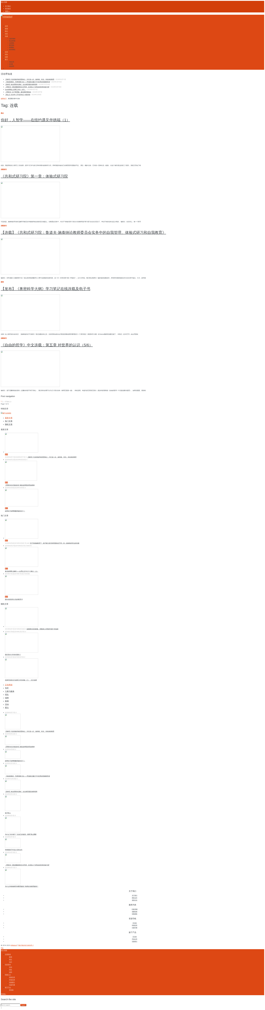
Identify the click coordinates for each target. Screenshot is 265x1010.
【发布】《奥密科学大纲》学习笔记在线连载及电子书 (45, 289)
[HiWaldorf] (6, 16)
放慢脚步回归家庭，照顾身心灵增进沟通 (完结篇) (42, 629)
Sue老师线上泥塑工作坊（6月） (15, 89)
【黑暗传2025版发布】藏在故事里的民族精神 (20, 485)
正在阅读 (8, 685)
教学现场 (11, 45)
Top (2, 948)
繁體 (5, 2)
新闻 (2, 282)
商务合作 (134, 898)
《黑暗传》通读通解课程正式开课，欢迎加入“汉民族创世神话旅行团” (27, 87)
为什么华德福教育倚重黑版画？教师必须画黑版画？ (21, 886)
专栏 (7, 688)
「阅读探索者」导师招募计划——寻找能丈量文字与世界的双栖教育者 (27, 82)
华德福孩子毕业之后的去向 (13, 850)
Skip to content (6, 22)
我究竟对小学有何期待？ (13, 654)
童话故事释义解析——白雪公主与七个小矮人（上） (21, 571)
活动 (7, 704)
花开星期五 (12, 49)
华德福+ (3, 994)
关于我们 (134, 895)
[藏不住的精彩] (6, 413)
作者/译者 (134, 909)
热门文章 (8, 421)
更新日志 (134, 900)
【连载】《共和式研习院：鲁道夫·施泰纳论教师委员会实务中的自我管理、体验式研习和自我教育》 (83, 232)
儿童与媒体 (12, 38)
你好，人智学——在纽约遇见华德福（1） (35, 120)
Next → (8, 401)
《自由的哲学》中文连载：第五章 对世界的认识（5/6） (47, 345)
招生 (7, 695)
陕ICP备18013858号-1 (26, 945)
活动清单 (11, 66)
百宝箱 (11, 64)
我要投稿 (134, 911)
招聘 (7, 698)
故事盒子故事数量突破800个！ (15, 511)
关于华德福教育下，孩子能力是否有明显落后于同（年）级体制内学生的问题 (54, 543)
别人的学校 (12, 40)
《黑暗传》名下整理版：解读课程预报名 (18, 92)
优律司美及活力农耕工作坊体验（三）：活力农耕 (21, 680)
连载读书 (4, 169)
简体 (2, 2)
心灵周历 (11, 43)
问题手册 (134, 927)
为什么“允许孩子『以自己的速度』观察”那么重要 (20, 834)
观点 (2, 113)
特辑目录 (134, 925)
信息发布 (8, 964)
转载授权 (134, 914)
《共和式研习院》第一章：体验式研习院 (34, 176)
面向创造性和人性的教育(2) (14, 599)
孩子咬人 (8, 813)
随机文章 (8, 424)
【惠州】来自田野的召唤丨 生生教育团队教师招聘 (21, 84)
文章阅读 (8, 954)
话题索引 (134, 941)
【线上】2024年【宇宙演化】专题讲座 (17, 94)
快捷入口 (8, 974)
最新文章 (8, 418)
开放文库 (11, 61)
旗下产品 (8, 987)
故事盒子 (4, 98)
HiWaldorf (14, 945)
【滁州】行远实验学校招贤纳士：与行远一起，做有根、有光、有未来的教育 (29, 79)
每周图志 (11, 47)
